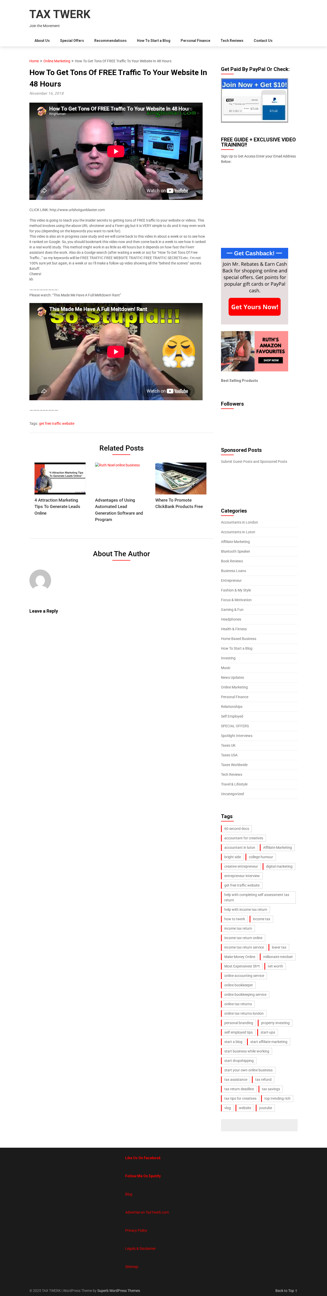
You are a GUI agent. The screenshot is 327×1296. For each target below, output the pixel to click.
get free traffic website (56, 423)
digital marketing (279, 866)
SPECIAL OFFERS (235, 726)
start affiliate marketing (268, 1042)
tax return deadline (239, 1089)
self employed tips (238, 1032)
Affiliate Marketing (235, 542)
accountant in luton (239, 847)
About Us (42, 41)
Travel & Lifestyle (234, 784)
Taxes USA (229, 755)
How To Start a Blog (153, 41)
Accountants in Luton (238, 532)
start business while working (246, 1051)
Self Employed (232, 716)
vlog (227, 1108)
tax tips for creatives (240, 1098)
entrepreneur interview (242, 876)
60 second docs (236, 829)
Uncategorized (232, 794)
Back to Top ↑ (286, 1291)
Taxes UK (228, 745)
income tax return (238, 928)
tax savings (271, 1089)
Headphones (231, 619)
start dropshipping (239, 1061)
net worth (275, 966)
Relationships (231, 707)
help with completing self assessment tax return (256, 897)
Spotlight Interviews (236, 736)
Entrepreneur (231, 580)
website (245, 1108)
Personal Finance (195, 41)
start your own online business (248, 1070)
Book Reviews (232, 561)
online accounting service (244, 976)
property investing (275, 1023)
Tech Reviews (231, 41)
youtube (265, 1108)
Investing (228, 658)
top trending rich (277, 1098)
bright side (232, 857)
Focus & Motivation (236, 600)
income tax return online (243, 938)
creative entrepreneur (241, 866)
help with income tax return (245, 909)
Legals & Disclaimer (140, 1248)
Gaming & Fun (232, 610)
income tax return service (244, 947)
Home (34, 61)
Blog (128, 1194)
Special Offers (72, 41)
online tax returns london (244, 1013)
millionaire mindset (278, 957)
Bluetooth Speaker (235, 551)
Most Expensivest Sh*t (242, 966)
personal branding (238, 1023)
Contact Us (263, 41)
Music (225, 668)
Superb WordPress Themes (118, 1291)
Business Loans (233, 571)
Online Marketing (56, 61)
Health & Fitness (234, 629)
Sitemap (131, 1267)
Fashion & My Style (236, 590)
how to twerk (234, 919)
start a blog (233, 1042)
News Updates (232, 677)
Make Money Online (239, 957)
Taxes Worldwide (234, 765)
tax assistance (235, 1079)
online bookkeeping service (245, 994)
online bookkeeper (238, 985)
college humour (261, 857)
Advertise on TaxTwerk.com (147, 1212)
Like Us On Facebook (143, 1158)
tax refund (263, 1079)
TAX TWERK (59, 14)
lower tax (279, 947)
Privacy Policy (136, 1230)
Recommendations (110, 41)
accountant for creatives (243, 838)
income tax (261, 919)
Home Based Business (238, 639)
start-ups (268, 1032)
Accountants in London (239, 522)
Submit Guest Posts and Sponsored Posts (254, 461)
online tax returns (238, 1004)
